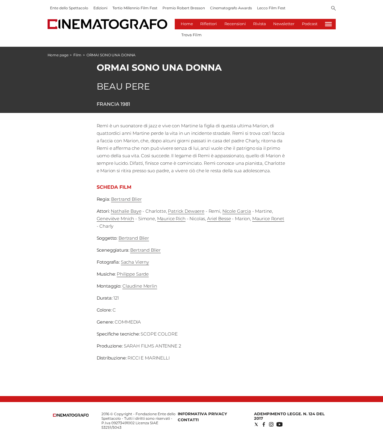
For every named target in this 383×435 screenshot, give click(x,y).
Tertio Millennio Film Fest (135, 8)
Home (187, 23)
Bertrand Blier (126, 199)
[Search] (333, 8)
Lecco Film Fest (271, 8)
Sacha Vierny (135, 262)
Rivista (259, 23)
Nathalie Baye (126, 211)
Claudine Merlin (139, 286)
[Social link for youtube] (279, 424)
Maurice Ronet (268, 218)
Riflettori (208, 23)
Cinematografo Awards (231, 8)
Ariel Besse (219, 218)
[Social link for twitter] (256, 424)
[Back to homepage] (71, 415)
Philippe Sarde (133, 274)
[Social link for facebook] (264, 424)
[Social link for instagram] (271, 424)
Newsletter (283, 23)
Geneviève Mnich (115, 218)
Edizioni (100, 8)
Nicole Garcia (236, 211)
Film (77, 55)
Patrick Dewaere (186, 211)
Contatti (188, 419)
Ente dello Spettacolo (69, 8)
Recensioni (235, 23)
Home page (58, 55)
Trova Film (191, 34)
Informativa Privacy (202, 413)
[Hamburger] (328, 24)
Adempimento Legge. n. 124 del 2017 (289, 416)
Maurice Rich (171, 218)
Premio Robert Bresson (183, 8)
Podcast (309, 23)
